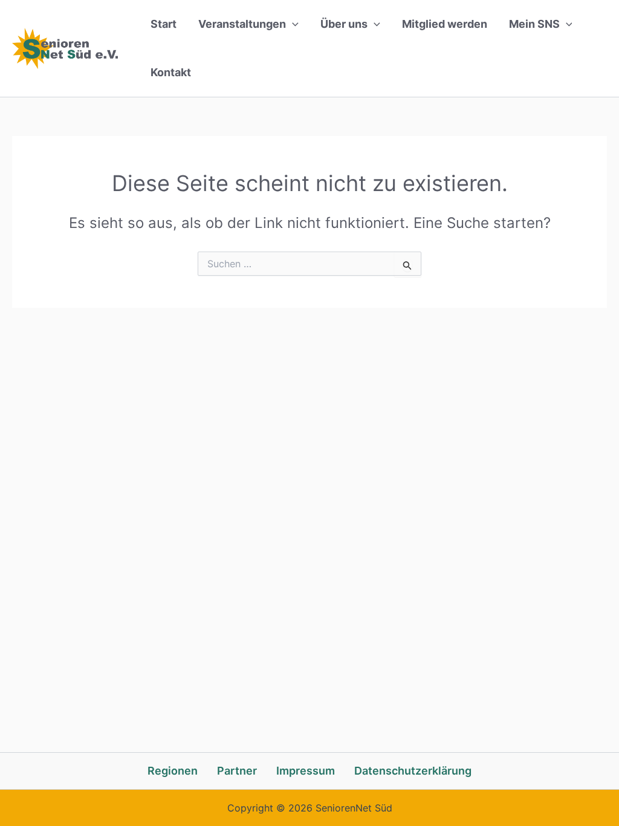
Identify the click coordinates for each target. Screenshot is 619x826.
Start (164, 24)
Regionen (172, 770)
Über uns (344, 24)
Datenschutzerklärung (413, 770)
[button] (292, 24)
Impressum (305, 770)
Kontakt (171, 72)
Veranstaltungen (242, 24)
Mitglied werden (444, 24)
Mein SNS (534, 24)
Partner (237, 770)
